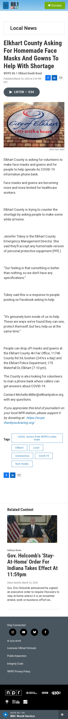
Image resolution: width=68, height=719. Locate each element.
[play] (5, 714)
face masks (22, 463)
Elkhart (19, 447)
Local (36, 447)
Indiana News (14, 550)
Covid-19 (44, 455)
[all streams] (63, 714)
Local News (23, 28)
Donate (56, 5)
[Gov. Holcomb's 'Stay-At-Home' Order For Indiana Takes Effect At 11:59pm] (32, 529)
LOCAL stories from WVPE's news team (37, 438)
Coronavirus (22, 455)
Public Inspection (16, 656)
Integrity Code (15, 663)
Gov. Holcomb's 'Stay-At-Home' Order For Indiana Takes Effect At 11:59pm (32, 565)
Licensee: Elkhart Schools (21, 648)
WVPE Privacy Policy (18, 671)
